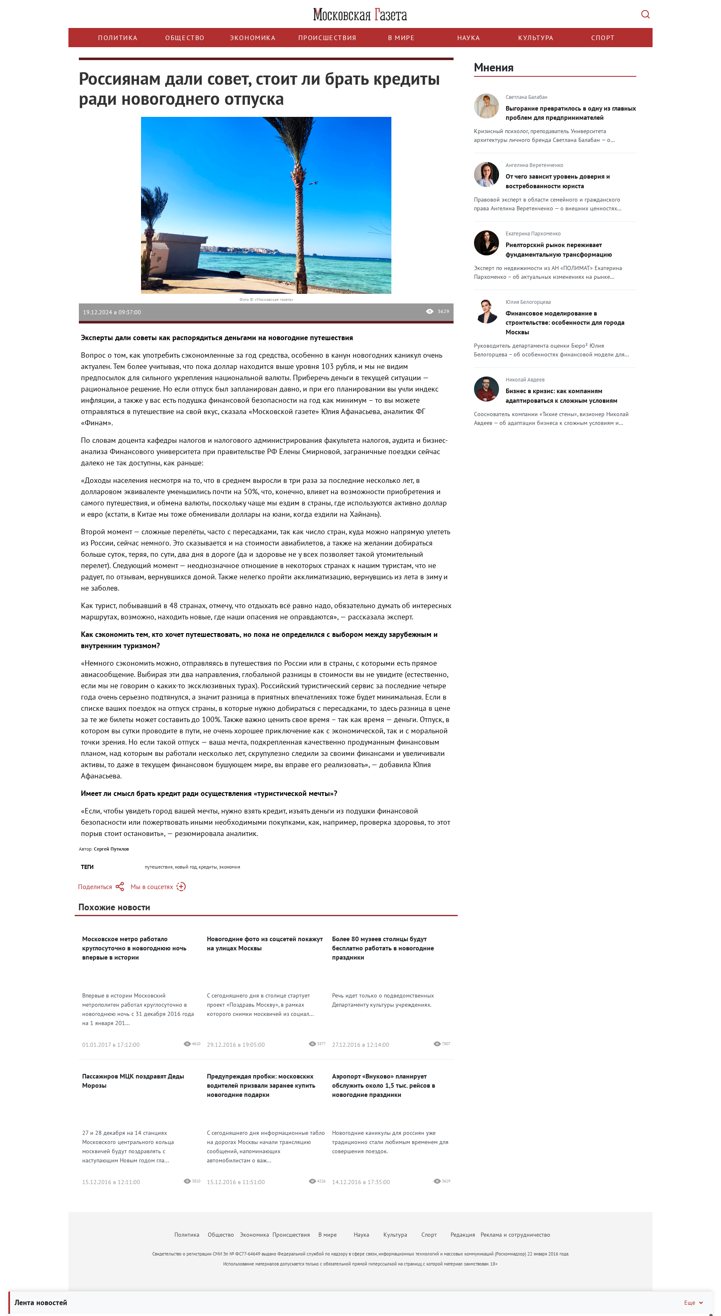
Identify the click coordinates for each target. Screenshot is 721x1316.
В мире (401, 37)
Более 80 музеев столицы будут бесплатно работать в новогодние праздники (383, 948)
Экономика (252, 37)
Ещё (689, 1302)
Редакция (463, 1234)
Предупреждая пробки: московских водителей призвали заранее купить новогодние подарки (261, 1085)
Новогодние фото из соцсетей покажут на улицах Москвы (265, 943)
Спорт (603, 37)
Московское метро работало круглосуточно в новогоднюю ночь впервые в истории (134, 948)
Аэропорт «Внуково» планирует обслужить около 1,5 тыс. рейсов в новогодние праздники (383, 1085)
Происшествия (327, 37)
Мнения (494, 67)
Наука (468, 37)
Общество (185, 37)
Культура (536, 37)
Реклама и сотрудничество (515, 1234)
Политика (118, 37)
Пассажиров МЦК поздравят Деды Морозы (133, 1080)
